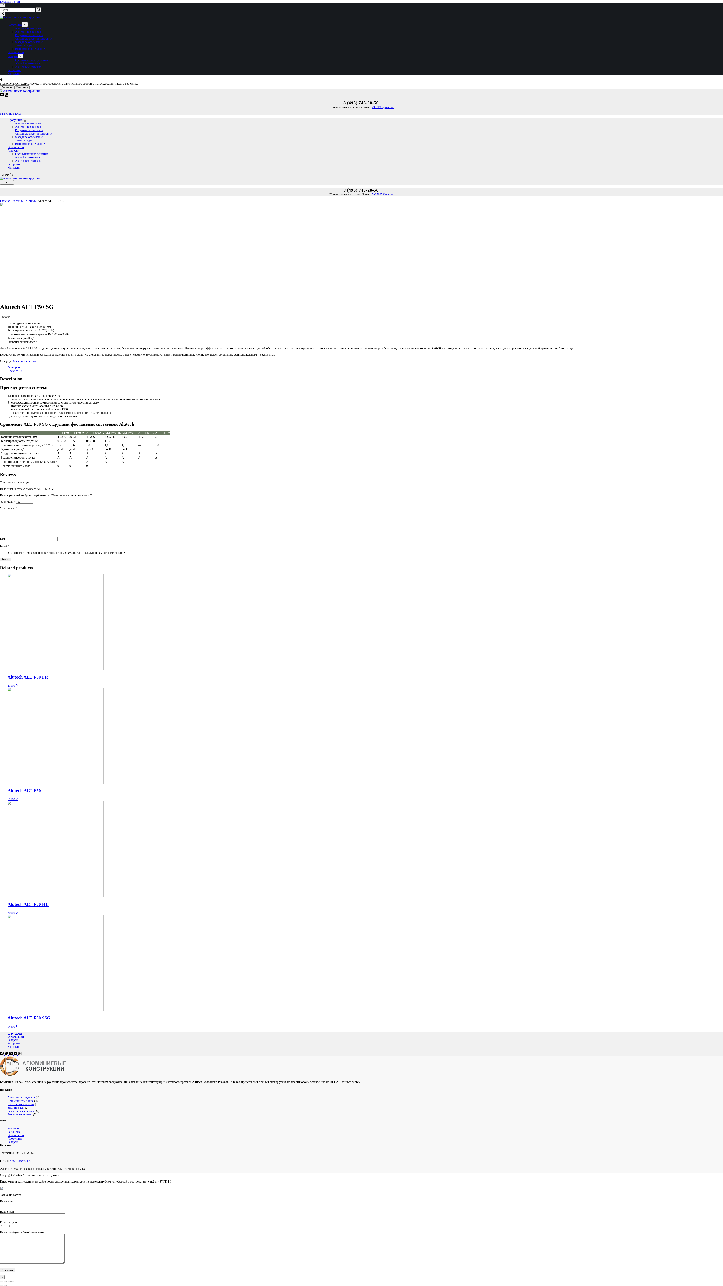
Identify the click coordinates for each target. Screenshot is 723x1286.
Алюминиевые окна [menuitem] (28, 28)
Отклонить (22, 87)
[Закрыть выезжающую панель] (2, 14)
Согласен (7, 87)
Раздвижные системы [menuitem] (29, 35)
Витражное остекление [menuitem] (30, 48)
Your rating (8, 501)
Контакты (14, 1128)
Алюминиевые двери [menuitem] (29, 31)
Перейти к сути (10, 1)
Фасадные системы (24, 361)
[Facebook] (2, 1054)
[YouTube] (16, 1054)
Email (4, 545)
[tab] (365, 367)
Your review (8, 508)
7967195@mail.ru (383, 107)
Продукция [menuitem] (15, 24)
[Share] (5, 1281)
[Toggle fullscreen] (9, 1281)
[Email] (2, 95)
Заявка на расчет (10, 113)
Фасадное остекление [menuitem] (29, 42)
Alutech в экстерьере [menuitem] (28, 66)
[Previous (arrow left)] (1, 1285)
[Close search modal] (2, 5)
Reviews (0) (15, 370)
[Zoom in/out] (12, 1281)
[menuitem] (25, 24)
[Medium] (20, 1054)
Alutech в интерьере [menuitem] (27, 63)
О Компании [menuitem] (16, 52)
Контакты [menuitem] (14, 73)
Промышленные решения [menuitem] (31, 60)
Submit (5, 559)
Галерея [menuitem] (13, 56)
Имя (4, 538)
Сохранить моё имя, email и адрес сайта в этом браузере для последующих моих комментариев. (66, 552)
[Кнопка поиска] (38, 9)
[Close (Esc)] (1, 1281)
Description (14, 367)
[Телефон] (6, 95)
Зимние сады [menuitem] (23, 45)
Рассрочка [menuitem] (14, 70)
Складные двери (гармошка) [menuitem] (33, 38)
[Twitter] (7, 1054)
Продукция (15, 1138)
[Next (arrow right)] (5, 1285)
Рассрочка (14, 1131)
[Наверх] (1, 80)
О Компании (16, 1135)
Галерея (13, 1142)
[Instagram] (11, 1054)
